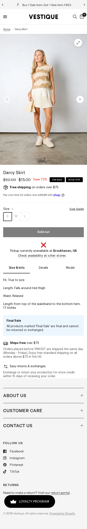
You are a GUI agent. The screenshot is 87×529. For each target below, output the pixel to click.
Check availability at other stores (42, 255)
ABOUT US (14, 395)
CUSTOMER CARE (22, 410)
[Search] (74, 16)
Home (6, 29)
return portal (60, 493)
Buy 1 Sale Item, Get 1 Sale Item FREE (41, 5)
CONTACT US (18, 425)
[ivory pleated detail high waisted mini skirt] (78, 43)
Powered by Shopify (62, 513)
